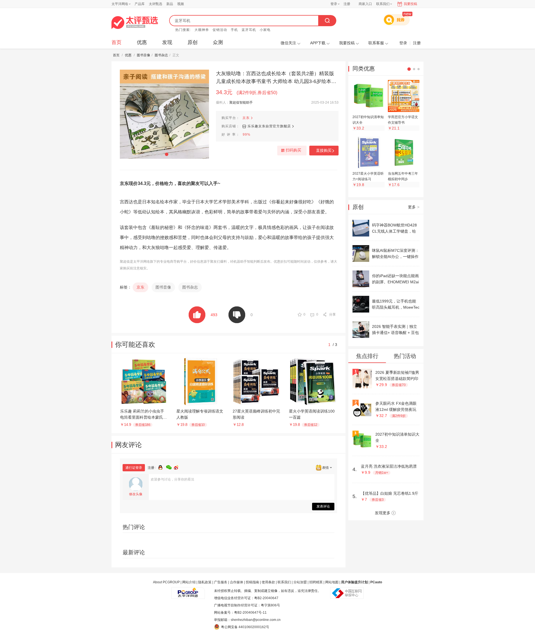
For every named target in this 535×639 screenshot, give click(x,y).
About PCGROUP (166, 582)
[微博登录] (178, 466)
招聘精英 (316, 582)
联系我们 (284, 582)
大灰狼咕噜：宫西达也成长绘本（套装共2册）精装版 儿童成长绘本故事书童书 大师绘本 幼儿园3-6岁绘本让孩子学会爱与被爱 (276, 78)
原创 (193, 42)
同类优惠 (363, 68)
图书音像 (143, 55)
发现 (167, 42)
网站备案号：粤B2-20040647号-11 (240, 612)
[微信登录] (170, 466)
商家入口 (365, 4)
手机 (234, 30)
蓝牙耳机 (249, 30)
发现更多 (382, 513)
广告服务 (220, 582)
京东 (246, 118)
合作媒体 (236, 582)
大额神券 (201, 30)
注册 (347, 4)
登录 (333, 4)
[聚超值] (134, 22)
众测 (218, 42)
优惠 (142, 42)
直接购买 (324, 150)
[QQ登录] (162, 466)
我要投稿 (410, 4)
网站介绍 (189, 582)
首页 (116, 42)
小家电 (265, 30)
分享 (332, 314)
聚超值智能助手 (241, 102)
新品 (169, 4)
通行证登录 (133, 468)
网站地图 (332, 582)
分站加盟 (300, 582)
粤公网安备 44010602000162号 (245, 627)
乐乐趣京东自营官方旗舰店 (269, 126)
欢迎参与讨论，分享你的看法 (172, 479)
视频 (180, 4)
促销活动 (220, 30)
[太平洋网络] (188, 591)
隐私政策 (204, 582)
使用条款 (268, 582)
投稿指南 (252, 582)
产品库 (140, 4)
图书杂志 (161, 55)
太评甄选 (155, 4)
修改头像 (135, 494)
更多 (413, 207)
